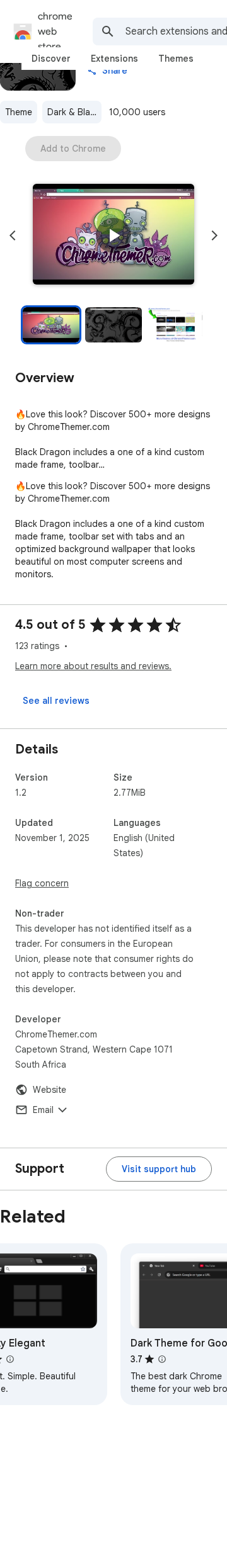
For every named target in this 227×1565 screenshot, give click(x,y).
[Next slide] (214, 235)
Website (49, 1089)
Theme (18, 112)
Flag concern (42, 883)
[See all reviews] (56, 701)
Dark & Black (73, 112)
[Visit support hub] (159, 1169)
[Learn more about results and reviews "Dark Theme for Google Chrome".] (162, 1359)
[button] (113, 235)
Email (43, 1110)
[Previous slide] (12, 235)
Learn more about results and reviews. (93, 666)
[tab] (51, 58)
